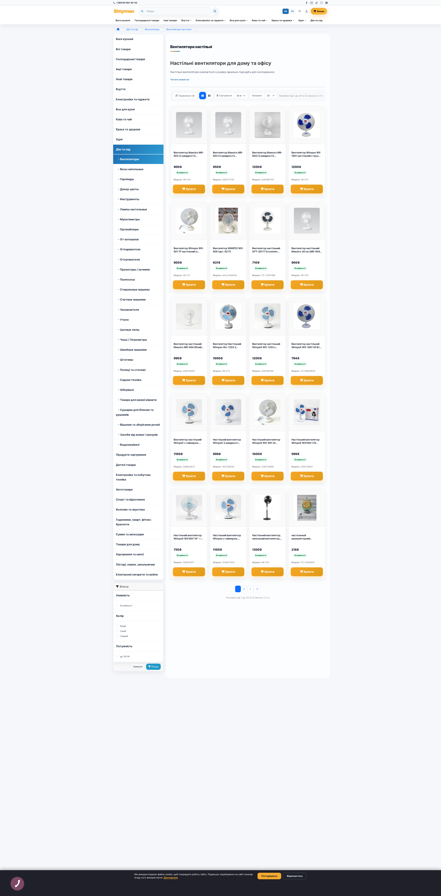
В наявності (126, 605)
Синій (123, 631)
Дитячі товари (126, 465)
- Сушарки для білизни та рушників (134, 412)
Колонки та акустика (130, 509)
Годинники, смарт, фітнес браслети (133, 522)
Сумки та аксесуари (130, 534)
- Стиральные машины (133, 289)
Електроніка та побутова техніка (133, 477)
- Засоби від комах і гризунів (137, 434)
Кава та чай (258, 20)
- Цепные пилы (127, 329)
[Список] (209, 95)
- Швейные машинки (131, 349)
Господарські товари (147, 20)
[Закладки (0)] (299, 11)
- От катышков (127, 239)
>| (257, 588)
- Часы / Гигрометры (131, 339)
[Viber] (321, 2)
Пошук (154, 666)
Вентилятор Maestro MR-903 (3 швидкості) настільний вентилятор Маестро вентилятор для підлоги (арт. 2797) (189, 154)
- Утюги (122, 319)
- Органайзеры (127, 229)
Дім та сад (316, 20)
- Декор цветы (127, 189)
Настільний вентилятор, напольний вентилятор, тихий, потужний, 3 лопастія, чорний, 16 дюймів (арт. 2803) (266, 537)
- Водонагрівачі (127, 444)
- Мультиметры (128, 219)
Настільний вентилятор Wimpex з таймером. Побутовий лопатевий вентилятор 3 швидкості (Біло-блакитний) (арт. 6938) (227, 537)
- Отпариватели (128, 249)
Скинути (137, 666)
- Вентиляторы (127, 159)
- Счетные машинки (131, 299)
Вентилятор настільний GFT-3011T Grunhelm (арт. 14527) (266, 250)
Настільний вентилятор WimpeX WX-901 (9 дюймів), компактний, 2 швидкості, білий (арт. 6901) (266, 441)
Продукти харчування (131, 454)
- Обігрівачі (125, 390)
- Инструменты (127, 199)
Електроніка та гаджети (209, 20)
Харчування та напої (130, 554)
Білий (123, 626)
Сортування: (225, 95)
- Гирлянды (125, 179)
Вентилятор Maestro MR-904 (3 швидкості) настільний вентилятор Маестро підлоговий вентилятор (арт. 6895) (267, 154)
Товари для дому (128, 544)
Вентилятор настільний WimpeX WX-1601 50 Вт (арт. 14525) (305, 345)
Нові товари (124, 79)
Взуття (185, 20)
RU (292, 11)
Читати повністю (179, 79)
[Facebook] (306, 2)
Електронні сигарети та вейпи (137, 574)
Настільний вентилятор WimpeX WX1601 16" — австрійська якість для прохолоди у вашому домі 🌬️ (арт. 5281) (188, 537)
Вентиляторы (152, 29)
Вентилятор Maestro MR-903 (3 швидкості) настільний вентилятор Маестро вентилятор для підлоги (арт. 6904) (228, 154)
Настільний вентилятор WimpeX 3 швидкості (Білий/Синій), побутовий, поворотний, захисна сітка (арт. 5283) (228, 441)
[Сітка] (202, 95)
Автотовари (124, 489)
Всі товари (123, 49)
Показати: (257, 95)
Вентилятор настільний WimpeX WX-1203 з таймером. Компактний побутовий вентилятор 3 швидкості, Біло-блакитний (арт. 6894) (267, 345)
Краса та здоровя (282, 20)
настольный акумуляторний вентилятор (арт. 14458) (306, 537)
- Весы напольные (129, 169)
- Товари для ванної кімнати (136, 400)
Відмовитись (295, 875)
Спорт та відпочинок (130, 499)
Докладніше (171, 877)
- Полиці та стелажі (131, 370)
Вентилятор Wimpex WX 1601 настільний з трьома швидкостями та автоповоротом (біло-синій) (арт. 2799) (306, 154)
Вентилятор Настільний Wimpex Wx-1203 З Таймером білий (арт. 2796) (227, 345)
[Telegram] (326, 2)
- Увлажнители (127, 309)
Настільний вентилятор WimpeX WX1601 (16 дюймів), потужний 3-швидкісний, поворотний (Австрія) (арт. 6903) (306, 441)
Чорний (124, 636)
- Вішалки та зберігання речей (138, 424)
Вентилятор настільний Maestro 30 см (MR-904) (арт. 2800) (306, 250)
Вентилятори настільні (178, 29)
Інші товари (170, 20)
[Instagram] (311, 2)
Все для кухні (237, 20)
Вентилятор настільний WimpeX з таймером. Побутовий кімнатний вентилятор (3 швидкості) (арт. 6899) (188, 441)
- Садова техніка (128, 380)
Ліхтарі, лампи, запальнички (135, 564)
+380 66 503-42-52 (126, 2)
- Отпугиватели (128, 259)
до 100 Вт (125, 656)
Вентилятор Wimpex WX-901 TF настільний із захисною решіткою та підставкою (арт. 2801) (189, 250)
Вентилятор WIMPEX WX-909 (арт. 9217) (228, 250)
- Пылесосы (125, 279)
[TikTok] (316, 2)
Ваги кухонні (123, 20)
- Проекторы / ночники (133, 269)
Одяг (301, 20)
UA (285, 11)
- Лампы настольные (131, 209)
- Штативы (124, 359)
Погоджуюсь (269, 875)
